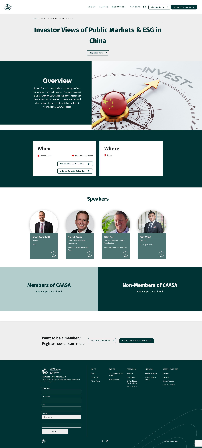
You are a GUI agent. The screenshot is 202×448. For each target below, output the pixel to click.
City (43, 405)
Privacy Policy (95, 381)
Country (45, 413)
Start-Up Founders (169, 385)
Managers (166, 377)
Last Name (46, 396)
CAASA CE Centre (132, 387)
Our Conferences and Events (116, 375)
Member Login (157, 7)
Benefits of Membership (136, 341)
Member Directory (151, 373)
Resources (119, 7)
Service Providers (168, 381)
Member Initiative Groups (150, 378)
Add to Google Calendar (72, 171)
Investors (166, 373)
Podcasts (130, 373)
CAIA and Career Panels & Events (132, 382)
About (92, 7)
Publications (131, 377)
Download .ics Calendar (72, 164)
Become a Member (184, 7)
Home (93, 369)
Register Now (96, 53)
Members (135, 7)
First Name (46, 388)
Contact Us (94, 377)
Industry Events (114, 379)
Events (104, 7)
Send (55, 432)
